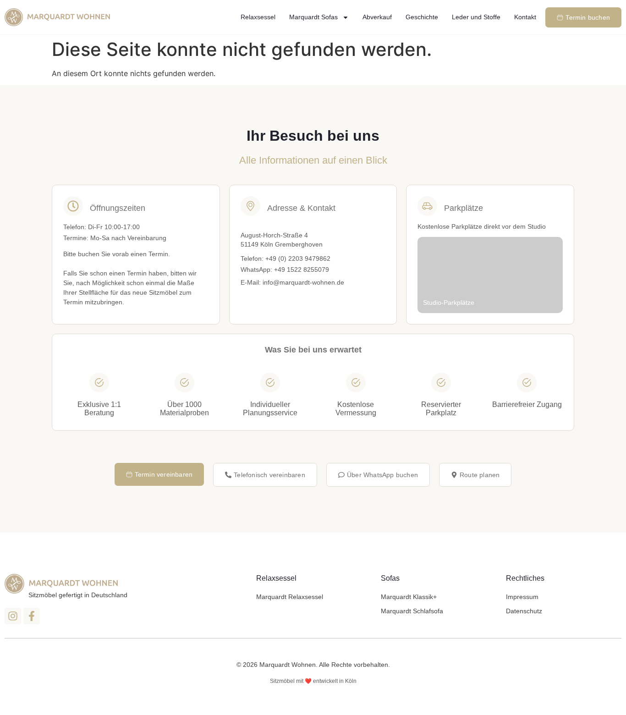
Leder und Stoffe (476, 17)
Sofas (390, 578)
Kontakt (525, 17)
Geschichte (422, 17)
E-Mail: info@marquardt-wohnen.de (292, 282)
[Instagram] (13, 616)
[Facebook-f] (31, 616)
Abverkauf (377, 17)
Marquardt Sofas (313, 17)
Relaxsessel (258, 17)
